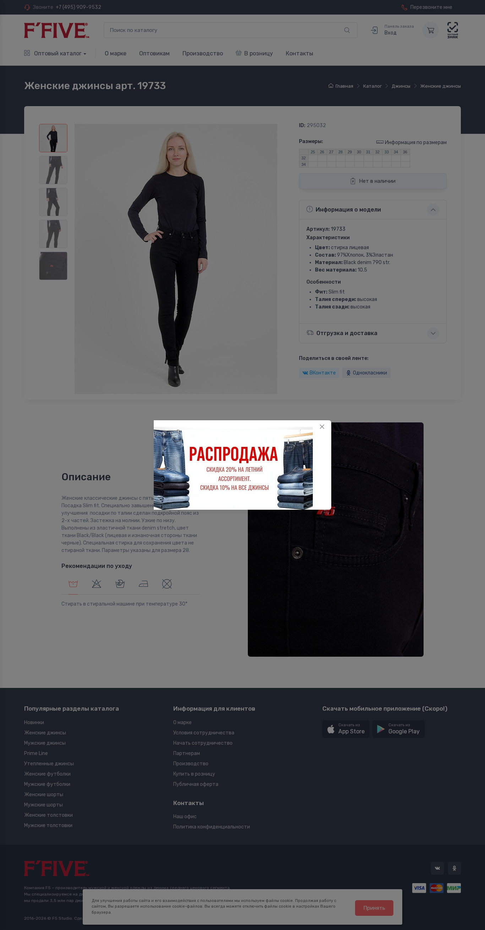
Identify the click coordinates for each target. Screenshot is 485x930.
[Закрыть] (322, 426)
